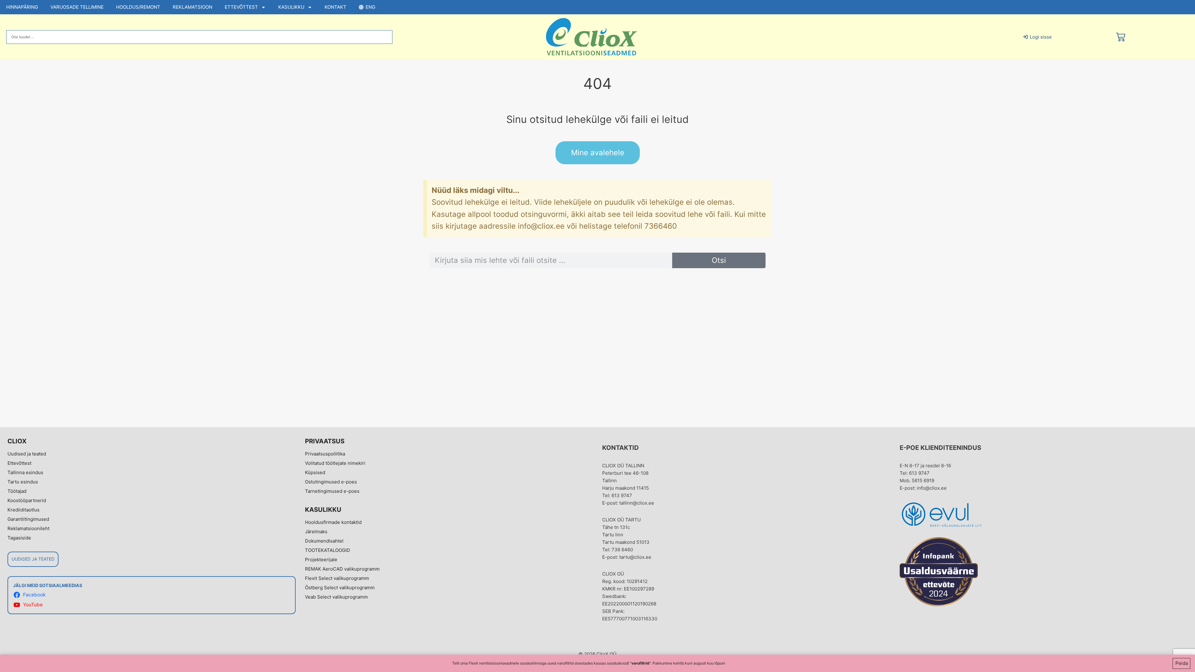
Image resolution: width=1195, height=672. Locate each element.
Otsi (719, 260)
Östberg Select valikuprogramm (340, 587)
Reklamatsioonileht (28, 528)
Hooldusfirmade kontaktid (333, 522)
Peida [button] (1181, 663)
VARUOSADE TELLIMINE (77, 7)
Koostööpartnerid (26, 500)
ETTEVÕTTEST (241, 7)
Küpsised (315, 472)
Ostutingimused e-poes (331, 482)
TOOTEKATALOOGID (327, 550)
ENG (370, 7)
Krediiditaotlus (23, 510)
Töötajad (16, 491)
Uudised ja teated (26, 454)
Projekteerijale (321, 559)
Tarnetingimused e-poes (332, 491)
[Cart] (1120, 37)
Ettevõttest (19, 463)
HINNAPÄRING (22, 7)
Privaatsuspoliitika (325, 454)
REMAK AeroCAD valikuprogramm (342, 569)
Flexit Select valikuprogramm (337, 578)
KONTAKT (335, 7)
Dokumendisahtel (324, 541)
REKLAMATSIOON (192, 7)
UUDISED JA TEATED (33, 559)
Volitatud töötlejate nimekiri (335, 463)
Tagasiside (19, 538)
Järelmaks (316, 531)
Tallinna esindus (25, 472)
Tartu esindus (22, 482)
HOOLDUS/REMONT (138, 7)
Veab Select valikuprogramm (336, 597)
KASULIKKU (291, 7)
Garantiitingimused (28, 519)
